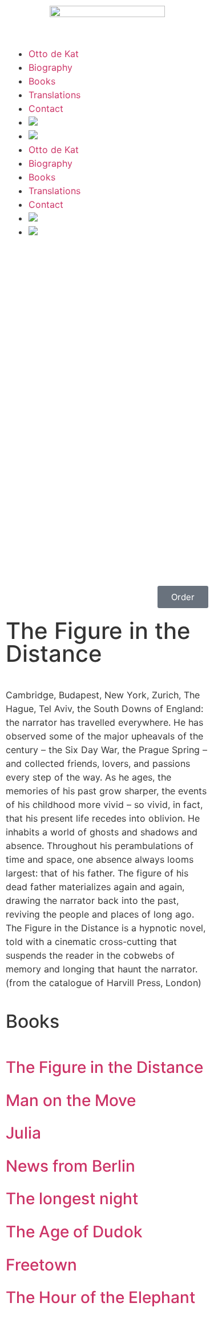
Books (42, 81)
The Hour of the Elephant (100, 1297)
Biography (50, 67)
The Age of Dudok (74, 1231)
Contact (46, 108)
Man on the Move (71, 1100)
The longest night (72, 1198)
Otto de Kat (54, 53)
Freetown (41, 1264)
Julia (23, 1133)
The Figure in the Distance (104, 1067)
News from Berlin (70, 1166)
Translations (54, 94)
